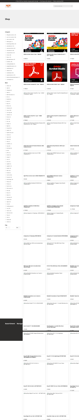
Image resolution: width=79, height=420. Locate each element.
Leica (8, 159)
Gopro (9, 137)
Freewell (9, 128)
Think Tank (9, 212)
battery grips (9, 41)
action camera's (10, 39)
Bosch (8, 101)
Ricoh (8, 190)
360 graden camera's (11, 34)
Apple (8, 92)
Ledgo (8, 157)
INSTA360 (9, 148)
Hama (8, 141)
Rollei (8, 195)
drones (9, 55)
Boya (8, 103)
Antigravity (9, 90)
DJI (8, 119)
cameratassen (10, 50)
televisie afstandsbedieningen (13, 77)
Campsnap (9, 108)
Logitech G (9, 166)
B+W (8, 96)
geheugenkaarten (11, 59)
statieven (9, 70)
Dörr (8, 121)
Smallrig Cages (10, 206)
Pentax (8, 183)
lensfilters (9, 61)
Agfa (8, 88)
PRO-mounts (10, 188)
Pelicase (9, 181)
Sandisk (9, 199)
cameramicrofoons (11, 48)
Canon (9, 110)
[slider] (5, 229)
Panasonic (9, 177)
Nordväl (9, 172)
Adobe (9, 85)
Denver (9, 117)
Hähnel (8, 139)
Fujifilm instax (10, 132)
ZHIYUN (9, 221)
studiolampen (10, 72)
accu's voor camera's (11, 37)
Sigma (8, 201)
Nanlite (9, 168)
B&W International (11, 94)
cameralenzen (10, 46)
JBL (8, 150)
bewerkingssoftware (11, 43)
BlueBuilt (9, 99)
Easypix (9, 123)
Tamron (9, 210)
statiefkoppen (10, 68)
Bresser (9, 105)
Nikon (8, 170)
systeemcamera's (11, 75)
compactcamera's (11, 52)
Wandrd (9, 219)
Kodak (9, 154)
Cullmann (9, 114)
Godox (8, 134)
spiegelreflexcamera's (11, 66)
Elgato (8, 125)
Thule (8, 215)
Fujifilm (9, 130)
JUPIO (8, 152)
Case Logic (9, 112)
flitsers (9, 57)
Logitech (9, 163)
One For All (9, 175)
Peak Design (10, 179)
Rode (8, 192)
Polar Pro (9, 186)
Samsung (9, 197)
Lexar (8, 161)
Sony (8, 208)
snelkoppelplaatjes (11, 63)
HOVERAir (9, 143)
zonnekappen (10, 79)
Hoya (8, 146)
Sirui (8, 204)
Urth (8, 217)
